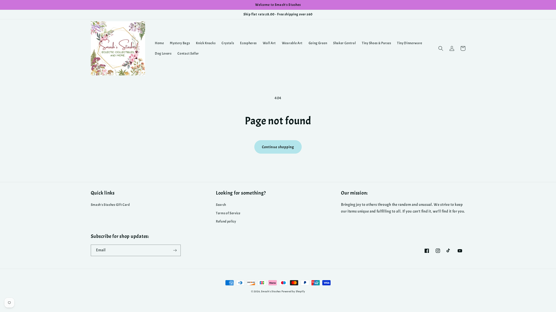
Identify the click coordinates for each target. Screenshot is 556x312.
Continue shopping (278, 147)
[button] (441, 48)
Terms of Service (228, 213)
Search (221, 205)
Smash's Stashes (271, 291)
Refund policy (226, 221)
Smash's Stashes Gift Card (110, 205)
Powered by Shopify (293, 291)
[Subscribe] (174, 250)
